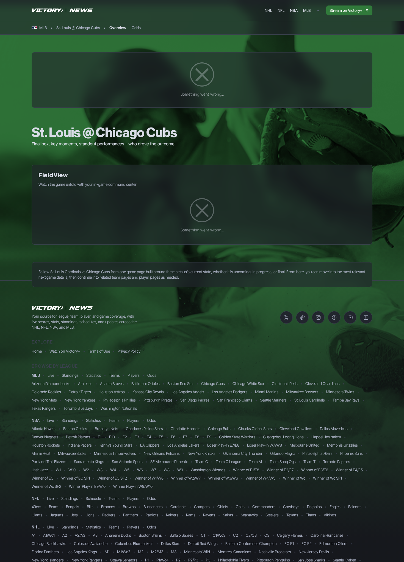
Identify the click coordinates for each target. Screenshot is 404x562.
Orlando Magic (282, 453)
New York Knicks (201, 453)
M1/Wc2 (123, 551)
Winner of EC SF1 (75, 478)
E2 (125, 436)
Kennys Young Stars (115, 445)
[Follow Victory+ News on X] (286, 317)
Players (134, 375)
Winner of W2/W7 (186, 478)
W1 (58, 469)
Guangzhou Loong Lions (283, 436)
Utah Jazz (40, 469)
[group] (125, 27)
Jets (74, 515)
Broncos (108, 506)
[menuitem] (268, 10)
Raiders (172, 515)
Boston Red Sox (180, 383)
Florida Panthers (45, 551)
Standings (70, 375)
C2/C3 (251, 535)
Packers (108, 515)
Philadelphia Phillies (119, 400)
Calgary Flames (290, 535)
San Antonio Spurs (127, 461)
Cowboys (291, 506)
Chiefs (222, 506)
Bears (53, 506)
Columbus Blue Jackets (134, 543)
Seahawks (249, 515)
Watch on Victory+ (64, 351)
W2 (86, 469)
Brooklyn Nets (106, 428)
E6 (173, 436)
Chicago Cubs (213, 383)
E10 (112, 436)
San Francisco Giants (234, 400)
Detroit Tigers (80, 391)
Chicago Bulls (219, 428)
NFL (35, 499)
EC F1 (289, 543)
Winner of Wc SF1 (327, 478)
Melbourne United (304, 445)
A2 (64, 535)
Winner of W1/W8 (149, 478)
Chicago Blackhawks (49, 543)
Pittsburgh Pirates (158, 400)
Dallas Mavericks (334, 428)
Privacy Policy (129, 351)
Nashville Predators (275, 551)
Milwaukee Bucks (72, 453)
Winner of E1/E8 (246, 469)
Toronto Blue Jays (78, 408)
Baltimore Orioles (145, 383)
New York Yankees (80, 400)
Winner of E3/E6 (314, 469)
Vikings (330, 515)
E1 (99, 436)
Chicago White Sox (248, 383)
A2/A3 (80, 535)
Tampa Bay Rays (346, 400)
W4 (113, 469)
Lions (90, 515)
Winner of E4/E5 (349, 469)
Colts (240, 506)
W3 (100, 469)
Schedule (93, 498)
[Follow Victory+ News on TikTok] (302, 317)
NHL (36, 527)
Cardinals (178, 506)
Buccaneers (153, 506)
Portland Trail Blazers (49, 461)
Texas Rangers (44, 408)
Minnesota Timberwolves (115, 453)
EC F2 (306, 543)
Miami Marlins (266, 391)
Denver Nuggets (45, 436)
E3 (137, 436)
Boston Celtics (75, 428)
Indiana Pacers (80, 445)
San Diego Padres (194, 400)
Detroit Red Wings (203, 543)
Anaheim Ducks (118, 535)
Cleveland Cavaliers (296, 428)
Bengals (72, 506)
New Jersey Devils (314, 551)
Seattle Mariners (273, 400)
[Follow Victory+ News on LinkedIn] (366, 317)
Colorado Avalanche (90, 543)
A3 (95, 535)
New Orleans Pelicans (162, 453)
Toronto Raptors (336, 461)
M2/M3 (157, 551)
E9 (209, 436)
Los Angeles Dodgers (229, 391)
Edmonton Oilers (333, 543)
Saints (228, 515)
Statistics (93, 375)
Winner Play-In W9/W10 (133, 486)
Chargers (202, 506)
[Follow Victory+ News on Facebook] (334, 317)
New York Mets (44, 400)
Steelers (272, 515)
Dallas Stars (170, 543)
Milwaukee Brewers (302, 391)
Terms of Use (99, 351)
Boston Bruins (150, 535)
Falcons (354, 506)
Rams (190, 515)
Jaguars (56, 515)
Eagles (335, 506)
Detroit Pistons (78, 436)
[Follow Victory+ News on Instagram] (318, 317)
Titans (311, 515)
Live (51, 375)
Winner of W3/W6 (223, 478)
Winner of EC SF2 (112, 478)
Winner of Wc (294, 478)
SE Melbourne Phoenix (169, 461)
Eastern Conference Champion (251, 543)
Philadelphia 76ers (317, 453)
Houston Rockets (46, 445)
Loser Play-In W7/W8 (264, 445)
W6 (140, 469)
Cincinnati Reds (285, 383)
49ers (36, 506)
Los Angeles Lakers (183, 445)
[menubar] (287, 10)
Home (37, 351)
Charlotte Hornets (185, 428)
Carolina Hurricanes (327, 535)
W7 (153, 469)
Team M (255, 461)
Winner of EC (43, 478)
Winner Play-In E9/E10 (87, 486)
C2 (235, 535)
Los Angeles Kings (82, 551)
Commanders (263, 506)
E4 (149, 436)
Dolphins (314, 506)
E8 (197, 436)
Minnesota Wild (197, 551)
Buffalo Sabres (181, 535)
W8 (167, 469)
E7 (185, 436)
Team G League (228, 461)
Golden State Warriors (237, 436)
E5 (161, 436)
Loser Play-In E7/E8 (223, 445)
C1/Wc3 (219, 535)
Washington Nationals (119, 408)
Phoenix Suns (351, 453)
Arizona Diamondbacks (51, 383)
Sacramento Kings (89, 461)
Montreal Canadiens (234, 551)
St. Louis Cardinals (309, 400)
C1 (203, 535)
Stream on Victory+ (346, 10)
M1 (107, 551)
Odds (151, 375)
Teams (114, 375)
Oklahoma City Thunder (242, 453)
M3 (173, 551)
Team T (309, 461)
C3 (266, 535)
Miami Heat (41, 453)
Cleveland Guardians (322, 383)
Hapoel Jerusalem (326, 436)
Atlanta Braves (112, 383)
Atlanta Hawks (44, 428)
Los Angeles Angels (187, 391)
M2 (140, 551)
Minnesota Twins (340, 391)
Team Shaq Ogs (283, 461)
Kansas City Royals (148, 391)
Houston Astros (112, 391)
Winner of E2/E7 (280, 469)
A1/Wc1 (49, 535)
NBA (36, 421)
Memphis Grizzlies (342, 445)
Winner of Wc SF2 (46, 486)
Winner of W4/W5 (260, 478)
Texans (292, 515)
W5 (126, 469)
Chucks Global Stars (255, 428)
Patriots (152, 515)
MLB (36, 376)
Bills (90, 506)
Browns (129, 506)
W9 (180, 469)
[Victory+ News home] (62, 308)
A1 (33, 535)
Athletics (85, 383)
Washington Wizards (208, 469)
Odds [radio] (136, 27)
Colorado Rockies (46, 391)
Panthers (130, 515)
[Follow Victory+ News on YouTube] (350, 317)
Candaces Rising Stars (144, 428)
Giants (37, 515)
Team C (201, 461)
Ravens (209, 515)
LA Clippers (150, 445)
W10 (72, 469)
